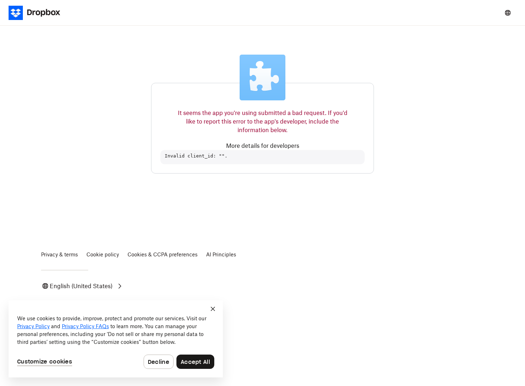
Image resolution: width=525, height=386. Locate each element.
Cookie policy (102, 254)
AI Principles (221, 254)
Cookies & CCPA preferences (163, 254)
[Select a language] (507, 13)
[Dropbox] (39, 13)
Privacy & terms (59, 254)
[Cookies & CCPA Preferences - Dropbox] (116, 338)
